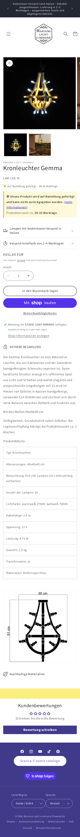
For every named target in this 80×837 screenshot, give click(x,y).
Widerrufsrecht (56, 821)
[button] (8, 34)
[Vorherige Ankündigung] (8, 8)
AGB (71, 821)
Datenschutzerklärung (31, 821)
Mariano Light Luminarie (37, 816)
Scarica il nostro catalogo (40, 761)
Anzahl (7, 267)
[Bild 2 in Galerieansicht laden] (40, 145)
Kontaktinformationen (48, 827)
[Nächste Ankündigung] (72, 8)
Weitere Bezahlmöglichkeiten (40, 313)
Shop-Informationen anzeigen (28, 336)
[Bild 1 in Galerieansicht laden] (15, 145)
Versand (21, 260)
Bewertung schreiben (40, 730)
